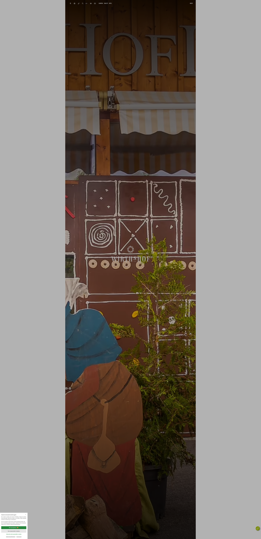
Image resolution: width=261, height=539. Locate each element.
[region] (13, 520)
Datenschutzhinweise (10, 536)
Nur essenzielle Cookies (14, 531)
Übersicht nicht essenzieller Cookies (13, 534)
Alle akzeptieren (13, 527)
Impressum (19, 536)
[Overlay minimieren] (26, 515)
